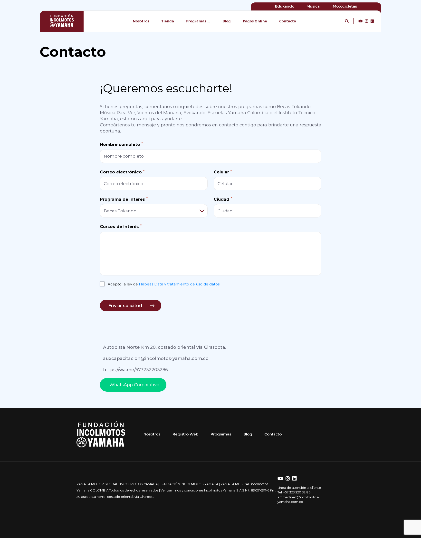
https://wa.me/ (135, 369)
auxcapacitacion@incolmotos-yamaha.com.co (156, 358)
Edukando (284, 6)
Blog (226, 21)
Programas (196, 21)
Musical (313, 6)
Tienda (167, 21)
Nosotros (141, 21)
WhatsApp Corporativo (134, 384)
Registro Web (185, 434)
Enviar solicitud (125, 305)
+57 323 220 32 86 (296, 492)
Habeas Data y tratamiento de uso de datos (179, 284)
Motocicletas (345, 6)
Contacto (287, 21)
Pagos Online (255, 21)
